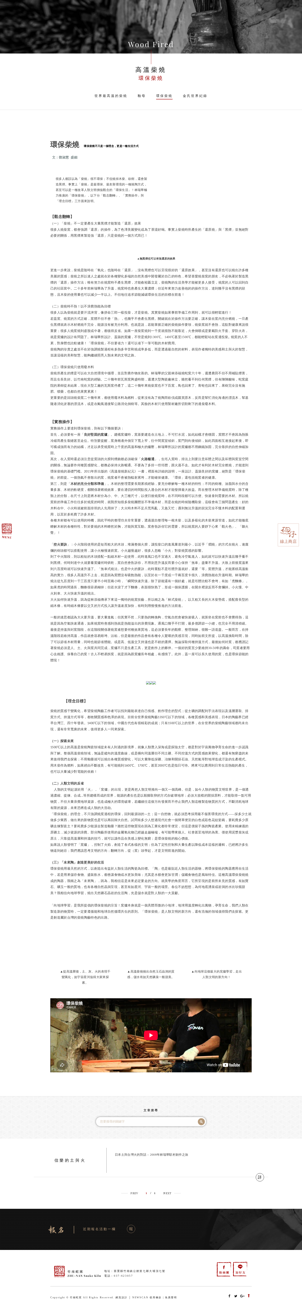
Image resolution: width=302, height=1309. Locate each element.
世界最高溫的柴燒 (111, 96)
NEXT (167, 1193)
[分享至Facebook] (229, 1296)
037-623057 (123, 1275)
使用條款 (156, 1297)
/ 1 (151, 1193)
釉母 (142, 96)
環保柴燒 (164, 96)
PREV (134, 1193)
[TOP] (249, 1296)
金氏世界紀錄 (195, 96)
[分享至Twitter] (236, 1296)
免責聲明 (171, 1297)
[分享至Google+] (242, 1296)
